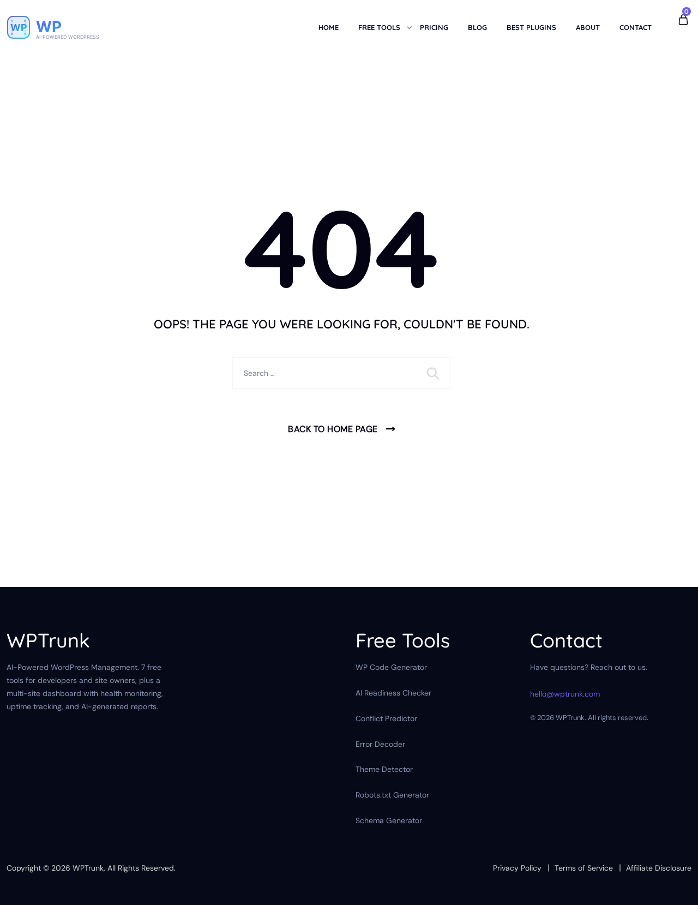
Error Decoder (380, 744)
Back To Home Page (333, 429)
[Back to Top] (675, 887)
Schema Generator (389, 820)
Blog (477, 27)
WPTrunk (88, 868)
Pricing (434, 27)
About (588, 27)
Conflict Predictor (386, 718)
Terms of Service (584, 868)
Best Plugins (531, 27)
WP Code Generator (391, 667)
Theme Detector (384, 769)
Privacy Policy (517, 868)
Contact (635, 27)
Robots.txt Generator (392, 795)
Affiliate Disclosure (658, 868)
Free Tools (379, 27)
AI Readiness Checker (393, 693)
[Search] (434, 373)
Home (328, 27)
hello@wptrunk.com (565, 694)
